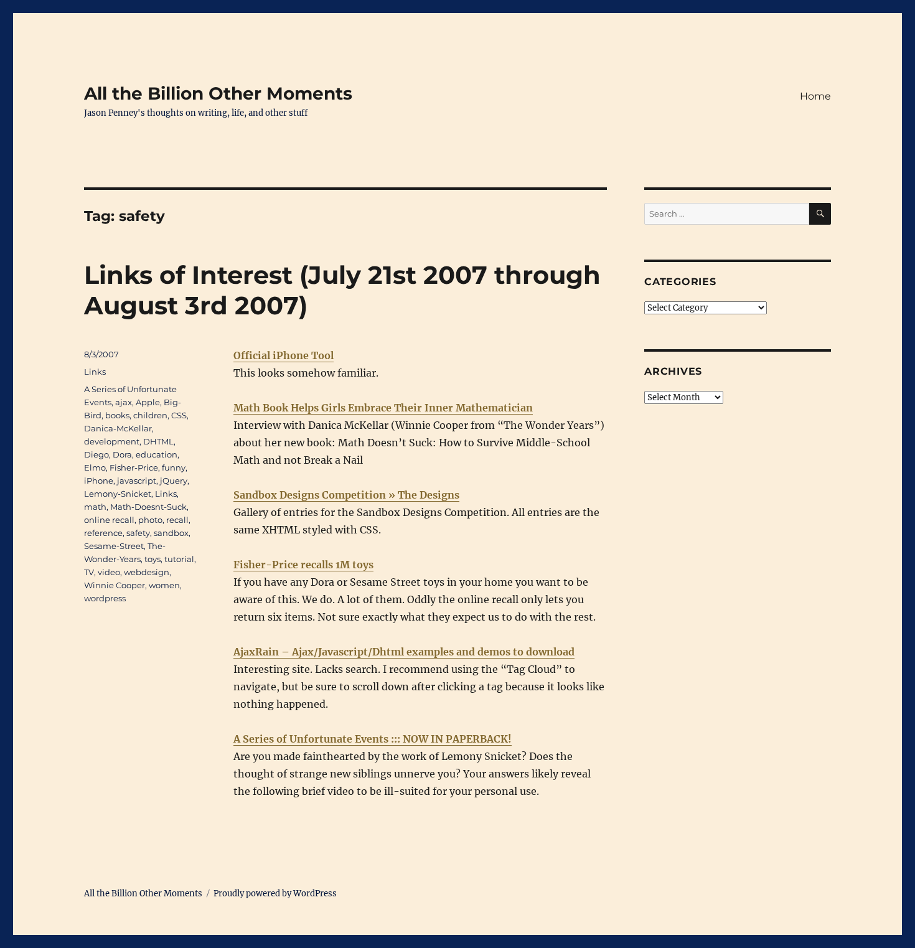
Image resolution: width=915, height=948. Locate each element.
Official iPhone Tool (283, 355)
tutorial (179, 559)
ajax (123, 402)
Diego (96, 454)
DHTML (158, 441)
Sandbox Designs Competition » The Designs (346, 495)
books (117, 415)
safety (138, 533)
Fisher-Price (134, 467)
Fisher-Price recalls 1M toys (303, 564)
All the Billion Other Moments (218, 93)
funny (173, 467)
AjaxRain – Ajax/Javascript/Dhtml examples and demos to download (404, 651)
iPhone (98, 481)
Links (95, 372)
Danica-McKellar (118, 428)
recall (177, 520)
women (164, 585)
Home (815, 96)
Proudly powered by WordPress (275, 893)
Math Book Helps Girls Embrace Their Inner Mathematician (383, 407)
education (156, 454)
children (150, 415)
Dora (122, 454)
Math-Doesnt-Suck (148, 507)
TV (89, 572)
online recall (109, 520)
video (109, 572)
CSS (179, 415)
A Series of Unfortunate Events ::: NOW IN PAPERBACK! (372, 739)
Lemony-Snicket (117, 494)
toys (152, 559)
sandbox (171, 533)
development (111, 441)
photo (150, 520)
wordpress (105, 598)
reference (103, 533)
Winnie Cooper (114, 585)
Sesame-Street (114, 546)
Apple (148, 402)
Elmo (95, 467)
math (95, 507)
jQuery (173, 481)
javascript (136, 481)
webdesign (146, 572)
